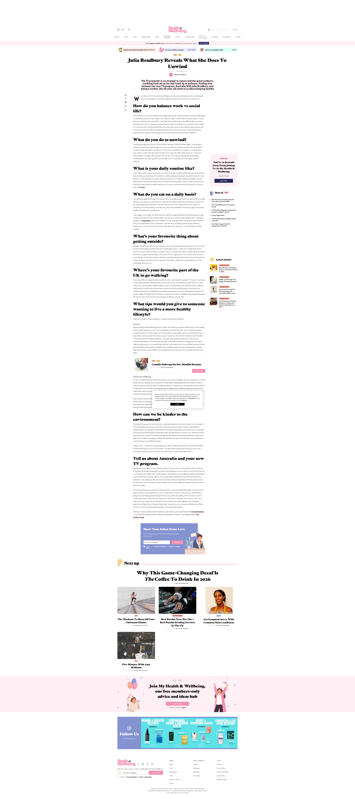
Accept (177, 404)
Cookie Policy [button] (191, 398)
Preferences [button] (184, 400)
